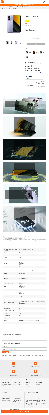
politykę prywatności (21, 357)
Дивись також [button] (15, 8)
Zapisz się (6, 352)
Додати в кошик (24, 411)
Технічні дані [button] (8, 8)
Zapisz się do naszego (11, 343)
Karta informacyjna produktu (34, 20)
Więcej (32, 249)
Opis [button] (2, 8)
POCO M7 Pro (10, 6)
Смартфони (5, 6)
